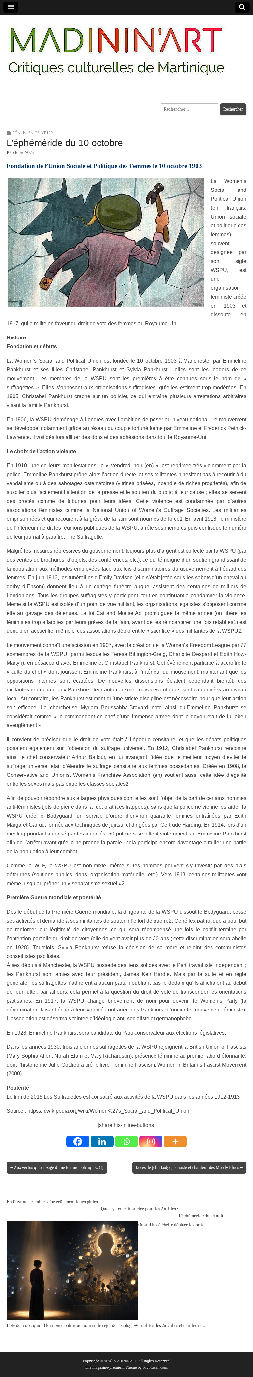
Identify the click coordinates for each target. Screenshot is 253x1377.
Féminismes (25, 132)
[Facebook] (77, 1141)
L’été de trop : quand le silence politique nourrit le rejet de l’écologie (71, 1325)
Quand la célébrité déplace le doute (171, 1225)
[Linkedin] (102, 1141)
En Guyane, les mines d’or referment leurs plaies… (54, 1202)
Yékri (48, 132)
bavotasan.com (155, 1367)
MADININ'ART (125, 1361)
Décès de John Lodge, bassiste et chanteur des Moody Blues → (189, 1167)
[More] (175, 1141)
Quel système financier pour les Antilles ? (140, 1209)
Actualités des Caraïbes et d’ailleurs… (170, 1325)
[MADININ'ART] (116, 47)
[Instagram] (150, 1141)
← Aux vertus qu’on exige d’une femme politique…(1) (57, 1167)
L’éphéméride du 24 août (202, 1215)
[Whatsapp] (126, 1141)
